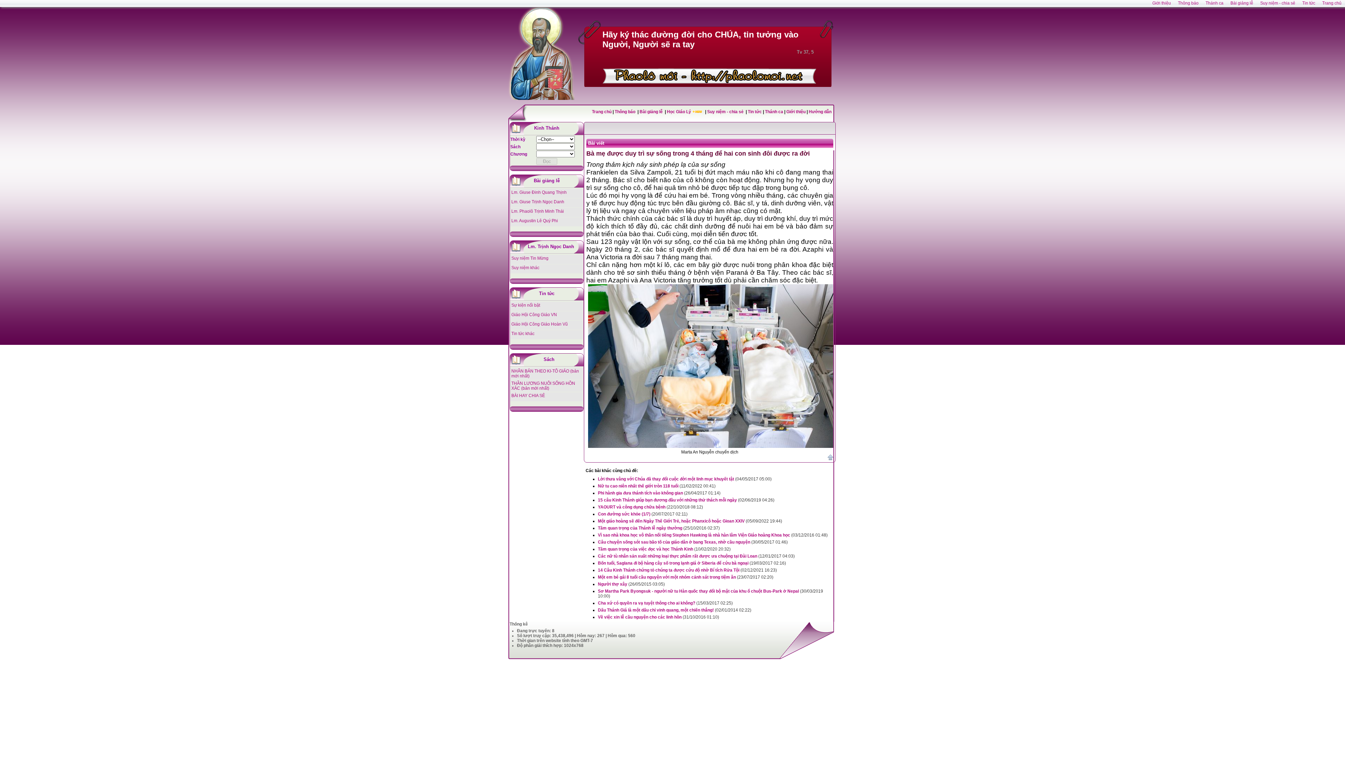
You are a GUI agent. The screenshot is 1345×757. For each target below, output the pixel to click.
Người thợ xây (612, 584)
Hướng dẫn (820, 111)
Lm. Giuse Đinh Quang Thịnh (539, 192)
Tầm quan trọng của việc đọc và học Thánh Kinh (645, 549)
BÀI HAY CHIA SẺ (528, 395)
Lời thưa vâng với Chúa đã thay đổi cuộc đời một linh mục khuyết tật (666, 479)
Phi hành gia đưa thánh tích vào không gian (640, 493)
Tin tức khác (522, 333)
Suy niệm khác (525, 267)
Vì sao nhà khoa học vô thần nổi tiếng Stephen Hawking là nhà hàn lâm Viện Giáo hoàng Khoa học (694, 535)
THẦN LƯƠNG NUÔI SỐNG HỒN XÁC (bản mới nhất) (543, 386)
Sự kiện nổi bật (525, 305)
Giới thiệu (796, 111)
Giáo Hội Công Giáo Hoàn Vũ (539, 324)
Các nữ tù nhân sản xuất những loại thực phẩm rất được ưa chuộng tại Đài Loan (677, 556)
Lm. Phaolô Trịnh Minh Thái (537, 211)
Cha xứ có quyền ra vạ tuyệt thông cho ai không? (646, 603)
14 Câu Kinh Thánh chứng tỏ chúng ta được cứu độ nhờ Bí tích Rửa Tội (668, 570)
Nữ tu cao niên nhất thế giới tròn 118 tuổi (638, 486)
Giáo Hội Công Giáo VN (534, 314)
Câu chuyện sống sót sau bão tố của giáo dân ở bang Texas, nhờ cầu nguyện (674, 542)
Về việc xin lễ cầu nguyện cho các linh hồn (640, 617)
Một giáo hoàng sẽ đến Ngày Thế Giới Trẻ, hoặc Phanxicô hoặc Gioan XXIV (671, 521)
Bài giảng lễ (652, 111)
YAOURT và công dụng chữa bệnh (631, 507)
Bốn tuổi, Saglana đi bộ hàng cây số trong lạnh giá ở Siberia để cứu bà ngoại (673, 563)
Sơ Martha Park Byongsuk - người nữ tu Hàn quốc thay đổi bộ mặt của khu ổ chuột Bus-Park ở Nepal (698, 591)
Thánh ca (774, 111)
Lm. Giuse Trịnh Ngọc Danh (537, 201)
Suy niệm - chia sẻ (726, 111)
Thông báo (625, 111)
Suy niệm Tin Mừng (530, 258)
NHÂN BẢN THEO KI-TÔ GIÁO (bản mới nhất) (545, 373)
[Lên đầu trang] (830, 458)
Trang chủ (602, 111)
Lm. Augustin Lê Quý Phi (534, 220)
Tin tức (755, 111)
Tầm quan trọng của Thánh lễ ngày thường (640, 528)
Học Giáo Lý (679, 111)
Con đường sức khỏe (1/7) (624, 514)
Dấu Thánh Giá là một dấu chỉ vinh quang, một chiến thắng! (656, 610)
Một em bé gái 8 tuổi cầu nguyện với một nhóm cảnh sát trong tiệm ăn (667, 577)
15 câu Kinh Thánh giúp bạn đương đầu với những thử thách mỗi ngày (667, 500)
